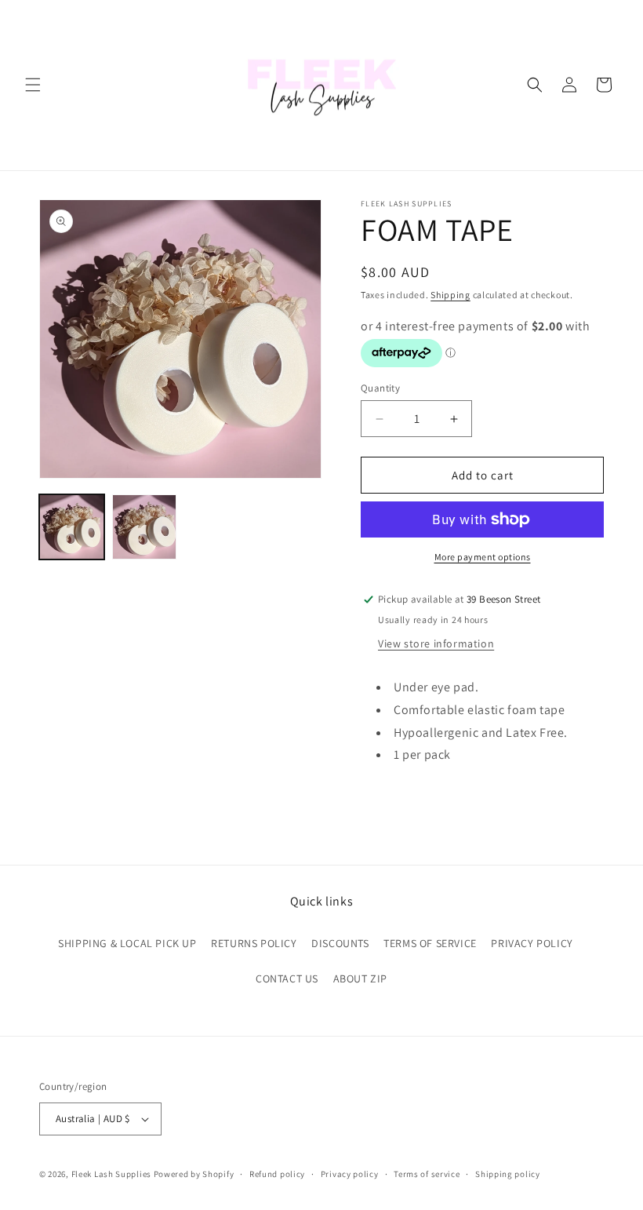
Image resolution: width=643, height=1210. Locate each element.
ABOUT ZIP (360, 978)
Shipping (450, 295)
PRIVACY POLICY (531, 943)
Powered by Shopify (194, 1173)
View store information (436, 643)
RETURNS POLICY (253, 943)
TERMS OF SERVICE (430, 943)
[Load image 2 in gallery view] (144, 526)
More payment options (482, 557)
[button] (33, 84)
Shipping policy (507, 1173)
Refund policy (277, 1173)
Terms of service (427, 1173)
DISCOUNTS (340, 943)
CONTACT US (287, 978)
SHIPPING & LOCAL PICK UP (127, 943)
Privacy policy (350, 1173)
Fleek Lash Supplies (111, 1173)
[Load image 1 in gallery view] (71, 526)
